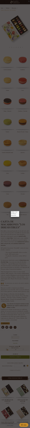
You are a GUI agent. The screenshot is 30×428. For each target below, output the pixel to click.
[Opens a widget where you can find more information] (23, 425)
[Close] (19, 211)
